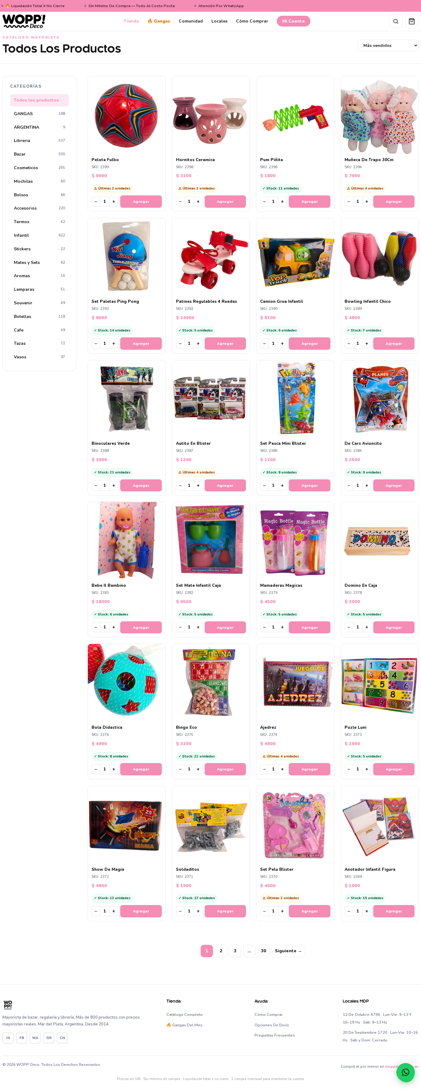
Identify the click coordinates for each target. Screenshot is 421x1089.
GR (48, 1038)
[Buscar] (396, 21)
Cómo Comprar (252, 21)
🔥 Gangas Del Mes (184, 1025)
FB (21, 1038)
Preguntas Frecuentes (275, 1035)
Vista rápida (129, 149)
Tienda (131, 21)
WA (35, 1038)
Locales (219, 21)
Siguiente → (288, 951)
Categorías (26, 86)
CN (62, 1038)
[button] (405, 1072)
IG (8, 1038)
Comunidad (191, 21)
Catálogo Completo (184, 1014)
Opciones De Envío (272, 1025)
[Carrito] (412, 21)
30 (263, 951)
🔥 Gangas (158, 21)
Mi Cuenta (293, 21)
